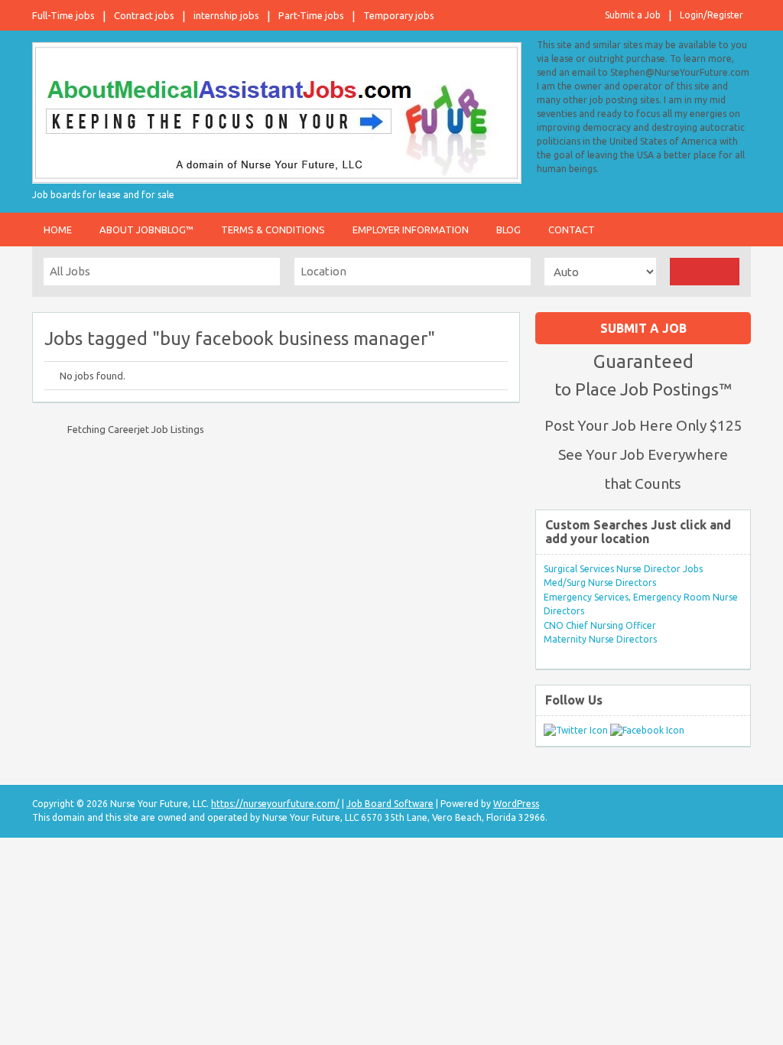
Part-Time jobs (311, 15)
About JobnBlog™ (146, 229)
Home (58, 229)
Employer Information (411, 229)
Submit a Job (633, 15)
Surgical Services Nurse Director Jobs (623, 569)
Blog (508, 229)
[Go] (704, 271)
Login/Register (711, 15)
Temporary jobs (398, 15)
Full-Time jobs (63, 15)
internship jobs (226, 15)
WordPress (516, 804)
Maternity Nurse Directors (600, 639)
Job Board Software (390, 804)
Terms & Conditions (273, 229)
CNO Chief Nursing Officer (600, 625)
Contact (571, 229)
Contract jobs (144, 15)
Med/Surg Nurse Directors (600, 583)
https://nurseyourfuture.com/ (275, 804)
